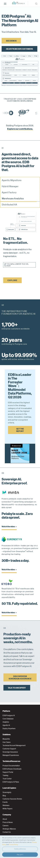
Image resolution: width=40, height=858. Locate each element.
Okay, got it (20, 854)
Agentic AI (6, 725)
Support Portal (8, 772)
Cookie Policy (13, 844)
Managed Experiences (11, 755)
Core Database (8, 719)
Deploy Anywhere (9, 728)
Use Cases (7, 742)
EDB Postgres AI (9, 715)
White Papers (7, 809)
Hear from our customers (19, 49)
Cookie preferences (20, 849)
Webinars (6, 805)
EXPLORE (12, 279)
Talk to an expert (17, 686)
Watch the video (8, 525)
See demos (11, 40)
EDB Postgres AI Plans (11, 782)
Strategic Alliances (9, 829)
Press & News (8, 822)
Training (5, 775)
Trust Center (7, 779)
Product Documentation (11, 766)
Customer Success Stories (12, 799)
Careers (5, 826)
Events (5, 802)
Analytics (6, 722)
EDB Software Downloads (12, 769)
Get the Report (20, 428)
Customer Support (9, 749)
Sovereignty (7, 792)
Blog (4, 796)
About (5, 819)
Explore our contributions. (20, 128)
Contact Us (7, 832)
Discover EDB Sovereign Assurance (20, 675)
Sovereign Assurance (10, 752)
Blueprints (6, 739)
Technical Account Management (14, 745)
